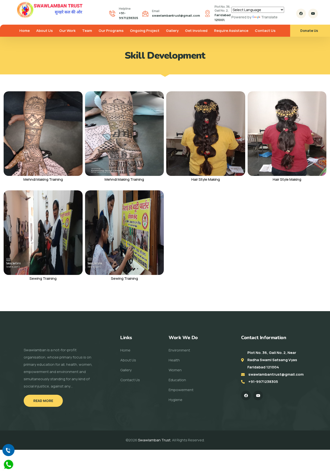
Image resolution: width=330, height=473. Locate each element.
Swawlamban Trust (154, 440)
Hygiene (175, 399)
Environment (179, 350)
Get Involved (196, 30)
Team (87, 30)
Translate (269, 17)
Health (174, 360)
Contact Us (265, 30)
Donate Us (309, 30)
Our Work (67, 30)
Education (177, 379)
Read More (43, 400)
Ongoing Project (144, 30)
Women (175, 370)
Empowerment (181, 389)
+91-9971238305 (263, 381)
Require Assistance (231, 30)
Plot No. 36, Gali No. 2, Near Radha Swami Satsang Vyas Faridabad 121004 (272, 360)
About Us (44, 30)
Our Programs (111, 30)
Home (24, 30)
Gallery (172, 30)
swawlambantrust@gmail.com (176, 15)
